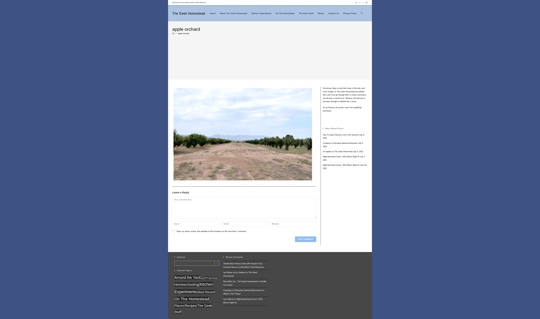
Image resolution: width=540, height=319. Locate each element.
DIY (206, 277)
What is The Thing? (232, 294)
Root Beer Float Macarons (252, 267)
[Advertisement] (270, 58)
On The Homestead (191, 299)
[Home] (173, 33)
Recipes (191, 305)
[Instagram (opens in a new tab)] (363, 2)
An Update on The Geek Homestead (337, 152)
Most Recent (206, 292)
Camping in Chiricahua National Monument (340, 143)
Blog (202, 278)
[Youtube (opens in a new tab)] (366, 2)
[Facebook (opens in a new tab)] (356, 2)
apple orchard (183, 33)
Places (179, 305)
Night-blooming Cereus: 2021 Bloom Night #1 (341, 165)
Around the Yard (187, 277)
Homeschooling (186, 284)
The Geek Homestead (188, 13)
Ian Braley (227, 272)
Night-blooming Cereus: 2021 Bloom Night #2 (341, 157)
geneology (213, 278)
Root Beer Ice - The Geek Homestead (240, 281)
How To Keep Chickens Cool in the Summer (341, 135)
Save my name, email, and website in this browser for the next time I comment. (211, 231)
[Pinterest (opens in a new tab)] (359, 2)
